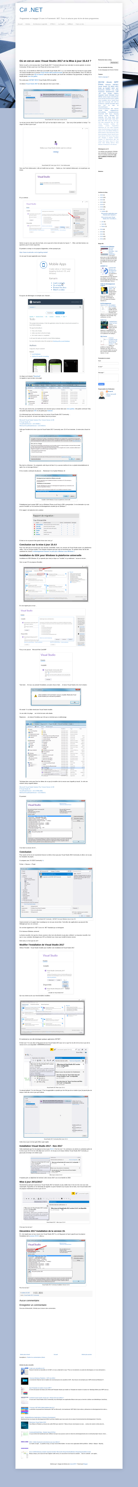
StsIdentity (100, 117)
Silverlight (111, 95)
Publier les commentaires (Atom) (36, 1357)
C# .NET (31, 9)
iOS (111, 144)
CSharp (100, 124)
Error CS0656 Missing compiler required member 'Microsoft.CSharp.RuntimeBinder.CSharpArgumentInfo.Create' (60, 1452)
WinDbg (108, 142)
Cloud (117, 95)
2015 (101, 232)
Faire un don (80, 24)
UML (115, 139)
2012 (101, 239)
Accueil (20, 24)
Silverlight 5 (105, 137)
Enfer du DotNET (104, 88)
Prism (100, 84)
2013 (101, 236)
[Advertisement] (69, 41)
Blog (102, 122)
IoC (118, 129)
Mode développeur (102, 134)
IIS (118, 105)
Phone (110, 136)
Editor (111, 127)
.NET (112, 101)
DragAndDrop (115, 125)
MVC (113, 88)
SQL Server (103, 336)
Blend (117, 103)
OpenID (113, 134)
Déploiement (101, 127)
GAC (104, 105)
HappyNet (101, 95)
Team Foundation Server (104, 100)
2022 (101, 200)
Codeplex (100, 125)
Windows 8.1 (107, 144)
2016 (101, 229)
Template (116, 137)
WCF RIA (104, 120)
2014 (101, 234)
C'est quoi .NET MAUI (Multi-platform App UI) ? (42, 1407)
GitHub (100, 97)
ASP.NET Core (110, 90)
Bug (112, 122)
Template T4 (101, 139)
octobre (104, 211)
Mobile (106, 110)
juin (103, 221)
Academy (110, 120)
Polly (114, 136)
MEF (112, 108)
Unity (103, 141)
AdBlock (70, 24)
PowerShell (101, 113)
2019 (101, 204)
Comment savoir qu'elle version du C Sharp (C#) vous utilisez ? (46, 1397)
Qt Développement (105, 303)
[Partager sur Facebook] (40, 1293)
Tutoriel (113, 100)
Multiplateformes (115, 110)
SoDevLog (103, 320)
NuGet (106, 95)
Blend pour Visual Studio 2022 (37, 1422)
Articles (27, 24)
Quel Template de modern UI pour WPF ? (40, 1388)
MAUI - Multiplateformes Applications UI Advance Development (38, 1417)
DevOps (108, 98)
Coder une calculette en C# (36, 1368)
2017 (101, 209)
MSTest (100, 132)
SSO (99, 137)
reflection (115, 144)
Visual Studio (102, 86)
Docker (112, 98)
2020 (101, 202)
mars (103, 224)
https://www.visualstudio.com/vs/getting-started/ (33, 252)
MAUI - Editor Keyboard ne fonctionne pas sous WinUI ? (44, 1442)
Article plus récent (25, 1354)
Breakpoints (107, 122)
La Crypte (61, 24)
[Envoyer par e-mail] (34, 1293)
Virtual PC (112, 141)
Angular (109, 96)
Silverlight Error (114, 115)
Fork (112, 129)
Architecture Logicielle (40, 24)
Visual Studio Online (110, 119)
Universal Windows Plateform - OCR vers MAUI (42, 1378)
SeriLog (106, 115)
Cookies (107, 125)
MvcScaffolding (102, 112)
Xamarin (108, 84)
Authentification (115, 96)
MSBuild (110, 130)
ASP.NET (116, 84)
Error (99, 105)
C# (109, 86)
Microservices (112, 132)
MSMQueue (116, 130)
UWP (117, 91)
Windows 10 (101, 144)
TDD (106, 117)
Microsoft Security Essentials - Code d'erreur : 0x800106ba (113, 251)
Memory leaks (105, 132)
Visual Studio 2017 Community (31, 1295)
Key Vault (106, 130)
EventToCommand (106, 129)
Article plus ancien (87, 1354)
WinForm (113, 142)
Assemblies (112, 103)
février (103, 226)
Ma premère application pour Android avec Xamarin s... (109, 214)
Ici (43, 860)
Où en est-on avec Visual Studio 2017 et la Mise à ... (109, 218)
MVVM (101, 82)
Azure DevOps (102, 98)
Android (104, 96)
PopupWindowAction (114, 112)
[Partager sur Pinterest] (42, 1293)
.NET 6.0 (116, 101)
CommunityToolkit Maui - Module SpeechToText (42, 1432)
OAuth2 (109, 134)
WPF (116, 82)
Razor (110, 113)
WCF (117, 86)
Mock (117, 132)
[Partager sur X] (38, 1293)
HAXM (114, 129)
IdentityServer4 (110, 91)
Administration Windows (107, 246)
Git (109, 105)
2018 (101, 207)
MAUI (112, 86)
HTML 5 (52, 24)
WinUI (117, 142)
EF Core (107, 127)
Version (107, 141)
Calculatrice (106, 124)
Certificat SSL (115, 124)
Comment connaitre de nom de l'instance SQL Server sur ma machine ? (113, 341)
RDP (106, 113)
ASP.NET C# (103, 266)
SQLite (117, 136)
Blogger (85, 1464)
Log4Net (116, 98)
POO (107, 136)
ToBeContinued (109, 139)
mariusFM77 (73, 1464)
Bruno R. (110, 391)
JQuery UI (100, 130)
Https (113, 105)
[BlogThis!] (36, 1293)
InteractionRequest (103, 107)
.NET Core (102, 93)
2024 (101, 195)
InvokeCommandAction (104, 108)
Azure (109, 82)
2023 (101, 197)
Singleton (111, 137)
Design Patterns (113, 93)
